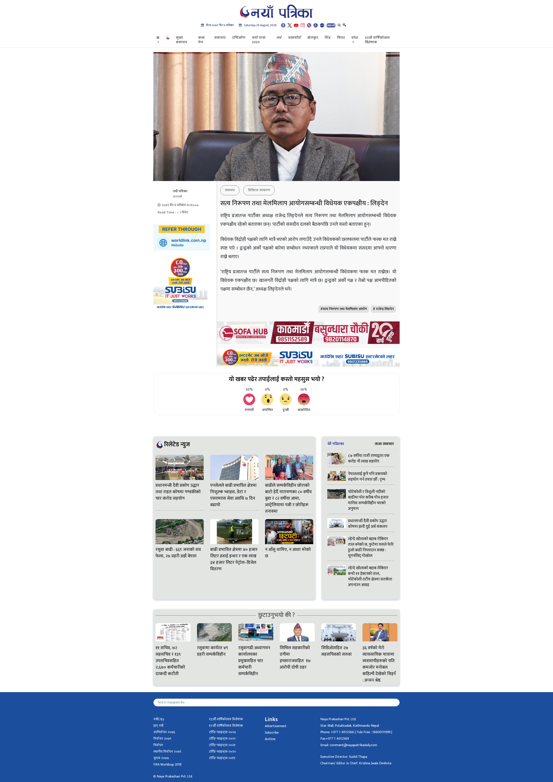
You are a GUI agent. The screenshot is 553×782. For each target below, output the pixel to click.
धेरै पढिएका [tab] (335, 444)
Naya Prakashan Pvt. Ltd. (338, 719)
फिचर (341, 37)
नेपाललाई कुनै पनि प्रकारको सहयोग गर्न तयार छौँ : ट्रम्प (367, 476)
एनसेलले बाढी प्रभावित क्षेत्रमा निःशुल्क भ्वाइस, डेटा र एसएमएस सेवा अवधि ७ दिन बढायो (233, 495)
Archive (270, 739)
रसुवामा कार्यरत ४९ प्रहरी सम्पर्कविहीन (212, 651)
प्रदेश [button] (354, 37)
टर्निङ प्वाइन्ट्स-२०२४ (222, 732)
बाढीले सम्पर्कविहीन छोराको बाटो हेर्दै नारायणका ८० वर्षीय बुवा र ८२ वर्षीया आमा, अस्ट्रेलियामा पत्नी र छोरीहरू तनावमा (288, 498)
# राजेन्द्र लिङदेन (383, 309)
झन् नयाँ (158, 726)
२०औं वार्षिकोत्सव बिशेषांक (377, 39)
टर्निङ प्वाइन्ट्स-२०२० (222, 752)
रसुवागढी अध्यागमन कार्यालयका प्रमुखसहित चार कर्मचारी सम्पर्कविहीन (254, 661)
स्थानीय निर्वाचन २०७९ (167, 752)
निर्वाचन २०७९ (162, 739)
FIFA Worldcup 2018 (167, 765)
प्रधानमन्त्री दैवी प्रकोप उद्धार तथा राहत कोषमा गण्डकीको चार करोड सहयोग (178, 492)
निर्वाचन (158, 745)
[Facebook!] (283, 25)
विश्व (328, 37)
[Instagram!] (302, 25)
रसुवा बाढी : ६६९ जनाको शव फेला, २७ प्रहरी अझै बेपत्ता (178, 552)
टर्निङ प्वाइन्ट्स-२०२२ (222, 739)
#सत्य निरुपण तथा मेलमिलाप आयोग (343, 309)
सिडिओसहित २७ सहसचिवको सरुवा (336, 651)
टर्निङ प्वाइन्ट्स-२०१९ (222, 758)
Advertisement (275, 726)
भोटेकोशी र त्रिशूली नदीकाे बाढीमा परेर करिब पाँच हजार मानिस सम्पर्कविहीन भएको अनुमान (368, 500)
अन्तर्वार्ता (294, 37)
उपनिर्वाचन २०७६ (164, 732)
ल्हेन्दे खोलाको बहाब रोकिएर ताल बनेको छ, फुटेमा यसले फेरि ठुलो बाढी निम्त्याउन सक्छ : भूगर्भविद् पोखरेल (371, 547)
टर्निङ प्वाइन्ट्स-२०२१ (222, 745)
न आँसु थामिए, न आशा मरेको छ (288, 552)
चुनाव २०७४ (161, 758)
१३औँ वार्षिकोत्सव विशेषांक (226, 719)
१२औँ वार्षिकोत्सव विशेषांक (226, 726)
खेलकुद (312, 37)
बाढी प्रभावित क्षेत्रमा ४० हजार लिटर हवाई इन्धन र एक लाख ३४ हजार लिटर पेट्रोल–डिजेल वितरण (233, 559)
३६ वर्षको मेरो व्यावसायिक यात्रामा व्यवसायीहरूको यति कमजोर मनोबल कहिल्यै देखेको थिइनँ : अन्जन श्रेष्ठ (379, 664)
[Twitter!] (290, 25)
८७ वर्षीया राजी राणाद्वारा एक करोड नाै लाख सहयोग (368, 458)
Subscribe (272, 733)
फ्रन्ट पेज (201, 39)
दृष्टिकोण (238, 37)
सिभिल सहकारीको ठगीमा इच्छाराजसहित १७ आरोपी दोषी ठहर (295, 658)
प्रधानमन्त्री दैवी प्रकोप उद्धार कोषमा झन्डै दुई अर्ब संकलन (367, 523)
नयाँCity (158, 719)
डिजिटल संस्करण (259, 190)
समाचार (220, 37)
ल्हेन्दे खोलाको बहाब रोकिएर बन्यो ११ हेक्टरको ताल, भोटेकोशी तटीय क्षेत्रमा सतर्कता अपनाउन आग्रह (370, 576)
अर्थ (278, 37)
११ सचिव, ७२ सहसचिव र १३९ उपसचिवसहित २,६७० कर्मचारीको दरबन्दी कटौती (170, 661)
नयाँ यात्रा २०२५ (258, 39)
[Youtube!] (296, 25)
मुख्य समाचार (181, 39)
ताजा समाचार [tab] (384, 444)
